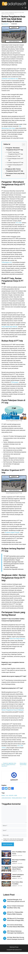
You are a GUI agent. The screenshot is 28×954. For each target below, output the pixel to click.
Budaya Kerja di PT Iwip (14, 156)
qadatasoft (5, 23)
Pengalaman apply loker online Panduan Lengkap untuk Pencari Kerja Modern (9, 765)
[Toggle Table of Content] (22, 144)
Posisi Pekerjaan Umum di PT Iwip (15, 159)
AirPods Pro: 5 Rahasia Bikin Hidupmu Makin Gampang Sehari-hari (15, 914)
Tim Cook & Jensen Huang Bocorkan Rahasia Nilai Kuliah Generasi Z (15, 926)
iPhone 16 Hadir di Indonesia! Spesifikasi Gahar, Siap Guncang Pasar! (15, 907)
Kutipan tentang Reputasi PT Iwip (15, 165)
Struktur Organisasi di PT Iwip (15, 162)
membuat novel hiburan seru (10, 78)
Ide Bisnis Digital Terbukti (12, 532)
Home (3, 12)
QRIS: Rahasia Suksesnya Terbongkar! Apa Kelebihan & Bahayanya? (15, 933)
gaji (7, 795)
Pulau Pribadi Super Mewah (9, 326)
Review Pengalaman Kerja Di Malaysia (12, 710)
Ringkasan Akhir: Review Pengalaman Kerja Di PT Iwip (14, 170)
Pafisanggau (14, 382)
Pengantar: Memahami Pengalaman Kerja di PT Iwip (14, 149)
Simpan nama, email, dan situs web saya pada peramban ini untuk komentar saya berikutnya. (13, 839)
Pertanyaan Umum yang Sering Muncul (15, 174)
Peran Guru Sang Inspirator (17, 638)
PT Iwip (24, 797)
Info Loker (19, 222)
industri (11, 795)
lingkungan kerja (6, 797)
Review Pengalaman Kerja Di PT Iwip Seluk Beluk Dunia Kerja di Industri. (13, 19)
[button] (22, 7)
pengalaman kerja (17, 797)
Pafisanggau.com (7, 262)
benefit (3, 795)
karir (15, 795)
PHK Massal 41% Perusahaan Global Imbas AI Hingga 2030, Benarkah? (15, 920)
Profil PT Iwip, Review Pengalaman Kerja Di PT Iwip (15, 153)
